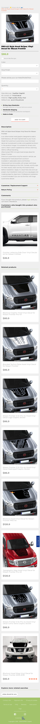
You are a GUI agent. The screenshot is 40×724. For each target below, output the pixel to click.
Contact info (7, 700)
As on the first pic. (10, 58)
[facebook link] (15, 714)
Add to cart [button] (20, 119)
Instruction (33, 704)
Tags (20, 709)
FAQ (16, 704)
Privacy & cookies (31, 700)
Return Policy (6, 190)
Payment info (18, 700)
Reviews (23, 704)
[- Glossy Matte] (20, 73)
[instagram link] (25, 714)
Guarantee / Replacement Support (14, 185)
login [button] (29, 200)
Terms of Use (7, 704)
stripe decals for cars (10, 694)
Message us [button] (38, 541)
